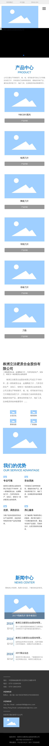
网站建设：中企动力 (16, 742)
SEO (30, 742)
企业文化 (13, 416)
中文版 (22, 2)
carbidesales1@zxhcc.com (27, 708)
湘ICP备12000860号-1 (24, 740)
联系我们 (9, 2)
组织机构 (33, 416)
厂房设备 (33, 424)
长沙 (25, 742)
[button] (23, 55)
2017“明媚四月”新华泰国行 (24, 615)
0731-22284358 (15, 683)
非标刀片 (24, 287)
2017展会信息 (22, 653)
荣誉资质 (13, 424)
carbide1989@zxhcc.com (26, 704)
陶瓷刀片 (24, 201)
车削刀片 (24, 244)
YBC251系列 (24, 114)
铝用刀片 (24, 158)
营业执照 (36, 742)
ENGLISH (34, 2)
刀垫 (24, 330)
